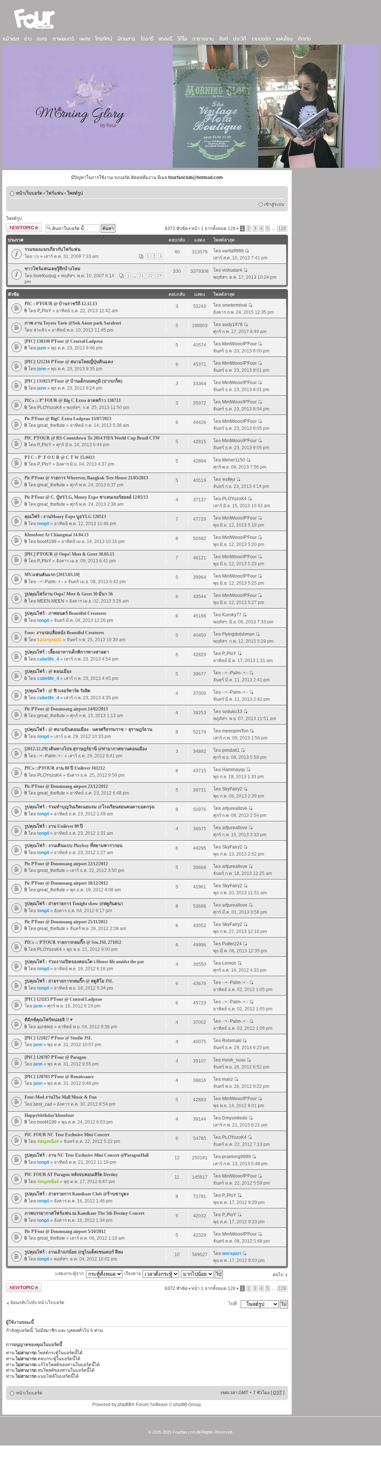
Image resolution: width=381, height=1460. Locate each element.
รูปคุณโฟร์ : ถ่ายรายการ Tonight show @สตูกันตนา (74, 903)
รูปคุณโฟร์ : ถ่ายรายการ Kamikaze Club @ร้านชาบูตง (77, 1194)
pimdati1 (231, 750)
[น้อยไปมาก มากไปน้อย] (202, 1273)
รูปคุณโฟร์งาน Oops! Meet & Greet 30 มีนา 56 (69, 594)
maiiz (227, 1079)
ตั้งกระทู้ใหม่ (17, 226)
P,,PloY (44, 310)
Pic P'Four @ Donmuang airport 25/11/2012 (66, 921)
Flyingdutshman (238, 634)
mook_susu (234, 1060)
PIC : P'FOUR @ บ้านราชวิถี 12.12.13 (61, 303)
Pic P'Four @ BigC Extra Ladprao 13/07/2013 (68, 418)
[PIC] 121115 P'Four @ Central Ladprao (63, 999)
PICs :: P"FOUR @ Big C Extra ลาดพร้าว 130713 (73, 400)
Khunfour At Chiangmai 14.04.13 (57, 534)
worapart (231, 1253)
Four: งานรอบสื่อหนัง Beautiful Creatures (64, 632)
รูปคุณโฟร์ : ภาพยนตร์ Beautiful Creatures (65, 613)
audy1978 (232, 324)
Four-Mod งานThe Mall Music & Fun (61, 1097)
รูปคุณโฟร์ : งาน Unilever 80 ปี (54, 826)
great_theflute (51, 425)
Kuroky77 (231, 614)
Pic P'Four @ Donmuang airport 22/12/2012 (66, 863)
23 (159, 275)
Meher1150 (233, 460)
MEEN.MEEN (50, 601)
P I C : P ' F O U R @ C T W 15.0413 (60, 457)
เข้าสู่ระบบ (274, 204)
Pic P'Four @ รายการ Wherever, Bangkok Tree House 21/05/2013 (86, 477)
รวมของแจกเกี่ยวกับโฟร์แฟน (52, 249)
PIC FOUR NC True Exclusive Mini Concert (67, 1134)
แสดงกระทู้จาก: (70, 1273)
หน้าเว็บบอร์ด (29, 193)
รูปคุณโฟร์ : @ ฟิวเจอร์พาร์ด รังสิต (57, 690)
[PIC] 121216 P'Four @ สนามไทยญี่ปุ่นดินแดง (69, 361)
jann (41, 348)
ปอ (36, 256)
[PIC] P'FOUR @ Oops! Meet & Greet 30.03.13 (69, 554)
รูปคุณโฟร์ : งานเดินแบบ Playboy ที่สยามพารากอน (73, 845)
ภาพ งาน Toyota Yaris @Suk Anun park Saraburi (73, 323)
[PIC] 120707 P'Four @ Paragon (55, 1057)
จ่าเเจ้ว (40, 330)
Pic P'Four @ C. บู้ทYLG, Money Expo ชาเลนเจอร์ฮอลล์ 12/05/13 (86, 497)
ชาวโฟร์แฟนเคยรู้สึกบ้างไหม (52, 268)
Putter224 (232, 943)
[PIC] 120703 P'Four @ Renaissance (59, 1076)
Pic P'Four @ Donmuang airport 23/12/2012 (66, 786)
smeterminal (234, 305)
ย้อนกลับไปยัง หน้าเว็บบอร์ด (37, 1302)
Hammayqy (233, 769)
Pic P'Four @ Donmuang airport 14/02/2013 (66, 709)
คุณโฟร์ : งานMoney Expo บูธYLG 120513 (65, 516)
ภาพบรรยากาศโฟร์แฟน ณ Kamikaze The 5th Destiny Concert (84, 1213)
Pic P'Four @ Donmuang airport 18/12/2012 (66, 883)
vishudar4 (232, 270)
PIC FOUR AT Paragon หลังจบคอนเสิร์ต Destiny (71, 1174)
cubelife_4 (48, 659)
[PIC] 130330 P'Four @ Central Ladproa (64, 341)
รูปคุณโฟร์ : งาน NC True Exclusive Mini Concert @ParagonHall (86, 1155)
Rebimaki (231, 1040)
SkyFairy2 (232, 789)
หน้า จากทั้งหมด (213, 228)
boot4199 (47, 541)
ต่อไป (278, 1274)
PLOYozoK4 (49, 407)
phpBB (124, 1404)
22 (150, 275)
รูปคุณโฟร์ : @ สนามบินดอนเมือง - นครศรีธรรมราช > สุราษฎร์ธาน (88, 729)
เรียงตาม (133, 1273)
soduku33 (232, 711)
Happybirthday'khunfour (49, 1115)
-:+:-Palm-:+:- (50, 581)
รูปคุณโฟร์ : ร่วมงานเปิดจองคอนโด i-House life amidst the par (84, 961)
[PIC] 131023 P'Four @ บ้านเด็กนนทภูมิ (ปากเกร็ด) (73, 381)
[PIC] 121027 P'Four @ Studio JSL (58, 1038)
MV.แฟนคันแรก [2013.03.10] (52, 574)
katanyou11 (49, 639)
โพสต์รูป (75, 193)
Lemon (229, 963)
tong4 (43, 523)
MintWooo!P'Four (239, 343)
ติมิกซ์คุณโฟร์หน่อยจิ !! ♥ (49, 1019)
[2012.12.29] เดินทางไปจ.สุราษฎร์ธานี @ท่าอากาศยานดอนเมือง (86, 748)
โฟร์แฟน (54, 193)
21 (141, 275)
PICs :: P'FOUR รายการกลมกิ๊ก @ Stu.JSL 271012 (73, 942)
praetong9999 (236, 1156)
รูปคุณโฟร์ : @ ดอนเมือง (48, 671)
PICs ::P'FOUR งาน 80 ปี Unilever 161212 (65, 768)
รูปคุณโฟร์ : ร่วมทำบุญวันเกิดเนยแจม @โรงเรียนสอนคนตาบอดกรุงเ (90, 806)
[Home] (34, 29)
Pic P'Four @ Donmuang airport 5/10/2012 (65, 1231)
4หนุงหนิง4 (48, 1141)
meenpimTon (235, 731)
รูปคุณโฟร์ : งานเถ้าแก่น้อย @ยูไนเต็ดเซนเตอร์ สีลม (74, 1252)
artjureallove (234, 808)
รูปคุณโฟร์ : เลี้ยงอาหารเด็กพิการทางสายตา (67, 652)
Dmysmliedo (234, 1118)
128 (282, 228)
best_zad (42, 1104)
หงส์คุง (228, 479)
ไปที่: (233, 1303)
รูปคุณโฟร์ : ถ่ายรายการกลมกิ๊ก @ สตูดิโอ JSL (69, 981)
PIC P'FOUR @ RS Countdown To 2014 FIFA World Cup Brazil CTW (92, 438)
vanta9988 (233, 250)
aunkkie (45, 1026)
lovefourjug (44, 275)
